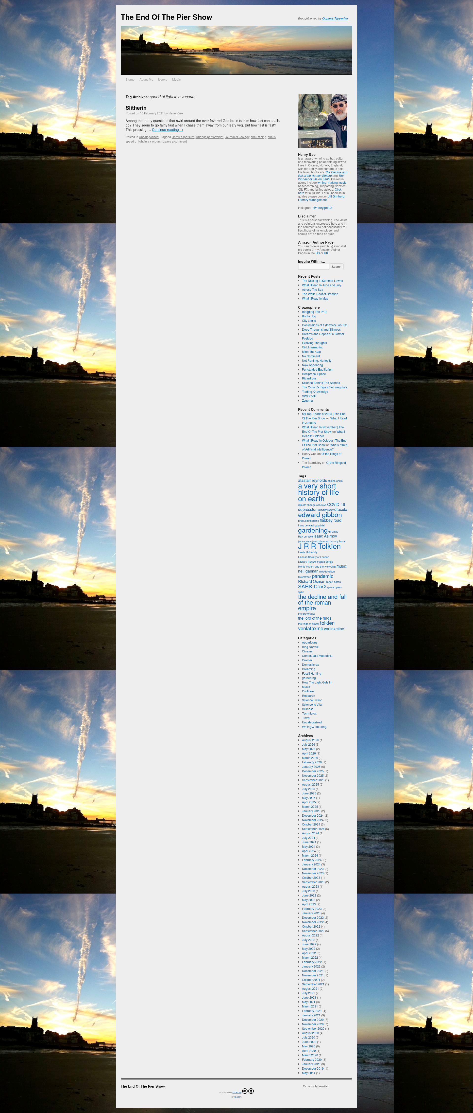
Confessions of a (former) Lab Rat (324, 325)
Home (130, 79)
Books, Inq (309, 316)
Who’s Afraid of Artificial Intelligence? (324, 447)
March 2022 (310, 957)
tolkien (327, 622)
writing (322, 182)
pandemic (322, 575)
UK (326, 253)
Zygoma (307, 400)
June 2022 (309, 944)
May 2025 (308, 797)
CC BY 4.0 (237, 1092)
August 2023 (310, 886)
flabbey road (330, 520)
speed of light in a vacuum (143, 141)
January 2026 (311, 766)
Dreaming (308, 669)
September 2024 (313, 828)
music (342, 566)
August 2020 (310, 1033)
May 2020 (308, 1046)
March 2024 (310, 855)
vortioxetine (334, 628)
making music (337, 182)
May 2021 (308, 1002)
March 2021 (310, 1006)
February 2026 (312, 762)
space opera (334, 587)
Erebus (302, 520)
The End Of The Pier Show (166, 16)
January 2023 (311, 913)
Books (162, 79)
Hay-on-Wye (305, 536)
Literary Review (307, 561)
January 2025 (311, 811)
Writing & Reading (314, 726)
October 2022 (311, 926)
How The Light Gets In (317, 682)
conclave (321, 505)
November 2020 (313, 1024)
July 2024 (308, 837)
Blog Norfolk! (310, 647)
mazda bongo (325, 561)
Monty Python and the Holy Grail (317, 566)
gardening (313, 530)
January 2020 (311, 1064)
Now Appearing (312, 365)
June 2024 (309, 842)
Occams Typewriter (315, 1086)
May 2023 (308, 900)
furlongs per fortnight (209, 137)
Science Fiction (312, 700)
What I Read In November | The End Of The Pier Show (323, 429)
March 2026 (310, 757)
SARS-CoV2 (312, 586)
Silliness (307, 709)
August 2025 (310, 784)
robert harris (333, 582)
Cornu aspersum (183, 137)
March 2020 (310, 1055)
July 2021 (308, 993)
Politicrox (308, 691)
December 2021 (313, 971)
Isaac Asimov (325, 536)
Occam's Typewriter (335, 18)
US (318, 253)
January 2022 (311, 966)
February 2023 (312, 908)
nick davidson (327, 571)
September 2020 (313, 1028)
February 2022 (312, 962)
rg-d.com (238, 1096)
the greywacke (306, 613)
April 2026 (309, 753)
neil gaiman (308, 571)
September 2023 (313, 882)
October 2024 (311, 824)
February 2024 (312, 860)
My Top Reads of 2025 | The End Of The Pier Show (324, 416)
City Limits (309, 320)
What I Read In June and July (321, 285)
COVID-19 (336, 504)
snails (272, 137)
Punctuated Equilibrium (317, 369)
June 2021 (309, 997)
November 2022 (313, 922)
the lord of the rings (314, 618)
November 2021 (313, 975)
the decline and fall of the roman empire (322, 602)
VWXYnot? (309, 396)
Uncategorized (149, 137)
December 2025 (313, 771)
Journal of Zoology (237, 137)
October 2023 (311, 877)
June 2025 (309, 793)
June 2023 (309, 895)
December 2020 (313, 1019)
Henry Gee (176, 113)
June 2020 (309, 1042)
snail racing (258, 137)
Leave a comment (175, 141)
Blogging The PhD (314, 311)
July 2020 (308, 1037)
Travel (306, 718)
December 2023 (313, 868)
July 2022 (308, 939)
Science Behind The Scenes (321, 382)
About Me (146, 79)
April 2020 (309, 1050)
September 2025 (313, 780)
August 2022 (310, 935)
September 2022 (313, 931)
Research (308, 695)
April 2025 (309, 802)
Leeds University (307, 552)
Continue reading (167, 129)
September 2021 (313, 984)
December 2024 (313, 815)
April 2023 (309, 904)
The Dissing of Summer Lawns (322, 280)
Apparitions (309, 642)
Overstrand (304, 577)
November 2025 (313, 775)
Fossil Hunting (311, 673)
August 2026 (310, 740)
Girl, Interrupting (312, 347)
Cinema (307, 651)
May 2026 (308, 749)
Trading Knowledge (315, 391)
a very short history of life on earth (318, 491)
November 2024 (313, 820)
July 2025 (308, 789)
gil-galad (333, 531)
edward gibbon (320, 514)
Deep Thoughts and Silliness (321, 329)
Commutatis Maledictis (317, 655)
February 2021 (312, 1010)
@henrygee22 (322, 207)
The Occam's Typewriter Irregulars (324, 387)
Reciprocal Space (314, 374)
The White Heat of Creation (320, 294)
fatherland (313, 520)
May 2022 (308, 948)
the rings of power (308, 624)
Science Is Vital (312, 704)
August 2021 (310, 988)
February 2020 (312, 1059)
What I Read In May (315, 298)
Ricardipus (309, 378)
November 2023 (313, 873)
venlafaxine (310, 628)
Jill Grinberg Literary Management (321, 198)
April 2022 (309, 953)
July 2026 (308, 744)
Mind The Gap (311, 351)
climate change (307, 505)
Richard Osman (311, 581)
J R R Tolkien (319, 545)
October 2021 (311, 979)
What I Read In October (323, 433)
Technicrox (309, 713)
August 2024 (310, 833)
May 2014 (308, 1073)
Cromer (307, 660)
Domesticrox (310, 664)
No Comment (311, 356)
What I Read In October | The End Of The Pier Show (324, 442)
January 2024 (311, 864)
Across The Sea (312, 289)
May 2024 (308, 846)
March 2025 (310, 806)
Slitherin (136, 107)
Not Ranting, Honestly (316, 360)
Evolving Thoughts (314, 343)
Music (176, 79)
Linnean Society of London (313, 557)
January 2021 (311, 1015)
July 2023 (308, 891)
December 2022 (313, 917)
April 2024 (309, 851)
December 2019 (313, 1068)
